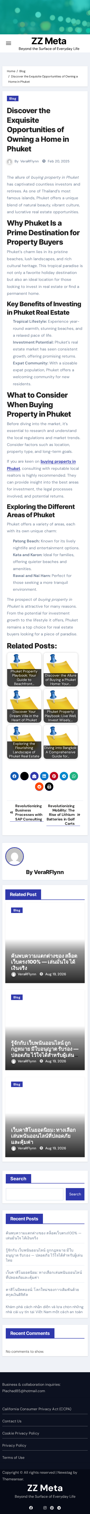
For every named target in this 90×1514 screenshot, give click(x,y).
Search (18, 1178)
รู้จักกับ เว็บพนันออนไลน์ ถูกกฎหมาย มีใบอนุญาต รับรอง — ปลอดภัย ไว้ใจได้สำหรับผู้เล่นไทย (44, 1052)
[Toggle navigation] (8, 43)
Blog (12, 98)
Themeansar (12, 1479)
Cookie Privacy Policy (20, 1433)
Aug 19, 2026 (55, 974)
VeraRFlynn (29, 161)
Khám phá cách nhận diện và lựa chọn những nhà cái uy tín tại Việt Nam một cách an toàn (45, 1309)
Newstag (64, 1472)
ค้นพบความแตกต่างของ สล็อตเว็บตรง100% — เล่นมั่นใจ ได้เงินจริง (44, 962)
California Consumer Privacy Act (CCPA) (37, 1409)
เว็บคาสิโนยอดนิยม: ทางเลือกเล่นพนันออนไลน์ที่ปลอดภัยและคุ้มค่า (43, 1136)
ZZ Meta (48, 40)
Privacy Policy (14, 1445)
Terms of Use (13, 1457)
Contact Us (11, 1421)
